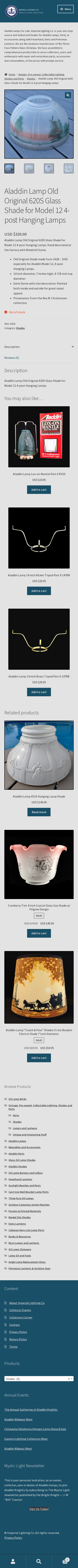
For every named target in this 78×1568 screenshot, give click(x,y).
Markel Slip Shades (20, 1217)
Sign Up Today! (39, 1509)
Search (39, 1561)
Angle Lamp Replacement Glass (27, 1262)
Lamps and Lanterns (25, 1128)
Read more (39, 812)
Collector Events (20, 1310)
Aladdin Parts (16, 1153)
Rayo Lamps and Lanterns (24, 1243)
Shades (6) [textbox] (38, 1379)
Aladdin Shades (18, 1166)
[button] (68, 95)
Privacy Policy (18, 1332)
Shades (31, 78)
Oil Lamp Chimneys (20, 1249)
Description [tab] (12, 347)
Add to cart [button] (39, 489)
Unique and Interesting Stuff (30, 1134)
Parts (16, 1115)
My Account (13, 1561)
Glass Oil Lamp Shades (22, 1160)
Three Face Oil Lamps (21, 1198)
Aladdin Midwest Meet (18, 1419)
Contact (14, 1325)
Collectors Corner (20, 1317)
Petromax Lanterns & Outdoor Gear (29, 1268)
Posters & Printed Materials (25, 1211)
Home (12, 74)
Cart (60, 1558)
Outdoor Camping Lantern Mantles (29, 1204)
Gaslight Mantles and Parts (25, 1185)
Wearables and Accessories (25, 1147)
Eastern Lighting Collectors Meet (26, 1439)
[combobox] (39, 1378)
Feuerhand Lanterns (20, 1179)
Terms (13, 1346)
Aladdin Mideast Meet (18, 1448)
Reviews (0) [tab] (11, 358)
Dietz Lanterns (17, 1223)
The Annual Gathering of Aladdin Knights (31, 1409)
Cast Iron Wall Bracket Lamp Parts (29, 1192)
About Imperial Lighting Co (27, 1303)
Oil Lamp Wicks (18, 1099)
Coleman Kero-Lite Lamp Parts (26, 1230)
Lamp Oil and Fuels (20, 1255)
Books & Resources (20, 1236)
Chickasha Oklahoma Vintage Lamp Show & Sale (35, 1429)
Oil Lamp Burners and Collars (26, 1173)
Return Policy (18, 1339)
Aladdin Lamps (17, 1141)
